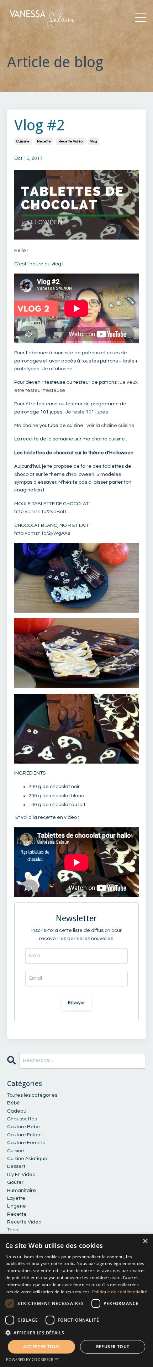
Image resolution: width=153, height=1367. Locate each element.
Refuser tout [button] (113, 1347)
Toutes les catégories (32, 1095)
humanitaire (21, 1190)
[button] (76, 1332)
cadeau (16, 1111)
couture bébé (23, 1126)
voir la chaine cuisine (110, 425)
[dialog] (76, 1300)
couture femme (26, 1142)
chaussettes (22, 1118)
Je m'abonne (57, 368)
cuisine (23, 141)
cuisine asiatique (27, 1158)
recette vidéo (70, 141)
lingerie (16, 1206)
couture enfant (24, 1134)
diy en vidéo (21, 1174)
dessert (16, 1166)
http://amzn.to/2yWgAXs (42, 533)
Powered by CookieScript (32, 1359)
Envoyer (76, 1003)
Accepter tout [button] (41, 1347)
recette (44, 141)
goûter (15, 1182)
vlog (93, 141)
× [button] (145, 1241)
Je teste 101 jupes (86, 412)
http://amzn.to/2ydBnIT (40, 511)
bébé (13, 1103)
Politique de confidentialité (119, 1292)
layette (16, 1198)
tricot (13, 1229)
